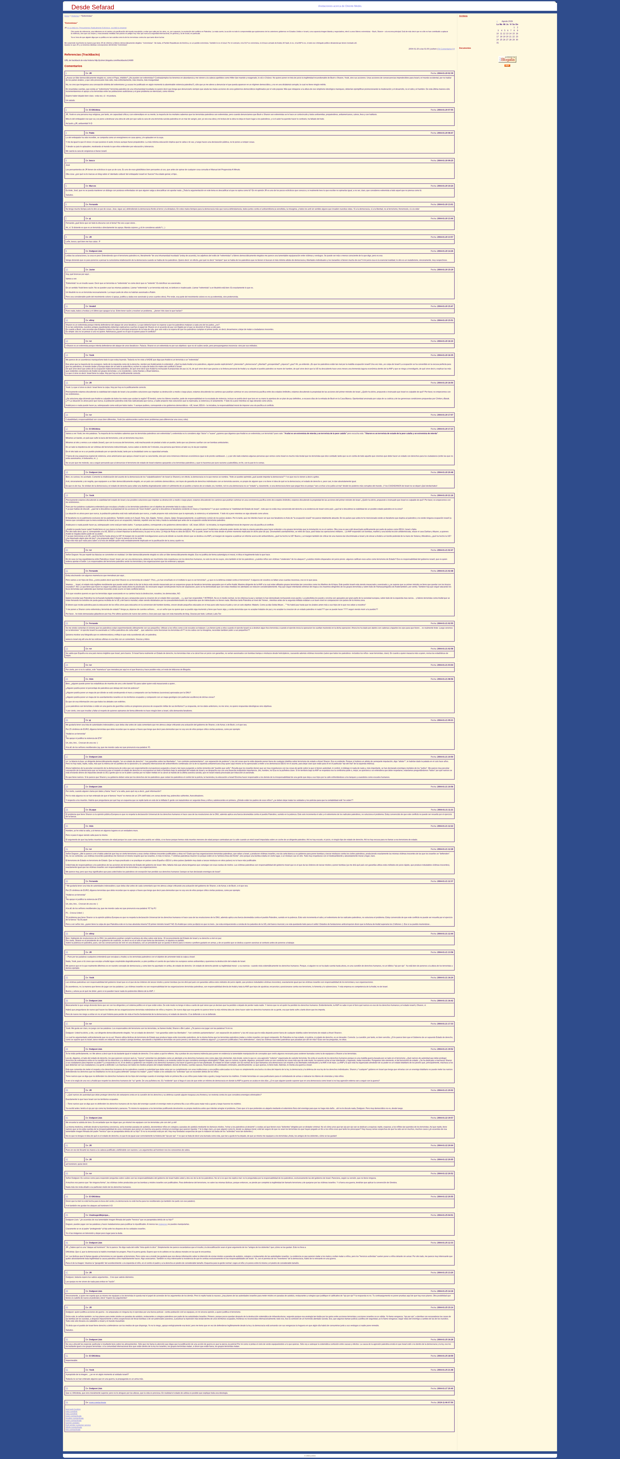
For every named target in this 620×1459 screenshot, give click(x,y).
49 (67, 1307)
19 (67, 495)
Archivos (463, 16)
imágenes (163, 1224)
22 (67, 623)
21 (67, 571)
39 (67, 1090)
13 (67, 341)
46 (67, 1242)
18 (67, 472)
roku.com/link (71, 1411)
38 (67, 1049)
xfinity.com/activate (74, 1427)
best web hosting (73, 1409)
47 (67, 1272)
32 (67, 881)
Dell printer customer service (78, 1425)
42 (67, 1159)
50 (67, 1339)
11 (67, 306)
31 (67, 849)
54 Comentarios (445, 49)
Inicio (66, 16)
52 (67, 1370)
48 (67, 1291)
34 (67, 952)
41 (67, 1145)
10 (67, 269)
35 (67, 977)
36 (67, 1000)
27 (67, 757)
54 (67, 1402)
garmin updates (72, 1423)
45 (67, 1215)
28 (67, 786)
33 (67, 933)
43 (67, 1173)
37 (67, 1023)
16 (67, 415)
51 (67, 1356)
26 (67, 720)
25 (67, 679)
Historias (75, 16)
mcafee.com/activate (75, 1418)
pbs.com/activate (73, 1429)
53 (67, 1388)
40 (67, 1118)
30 (67, 826)
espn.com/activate (97, 1402)
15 (67, 382)
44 (67, 1196)
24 (67, 665)
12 (67, 320)
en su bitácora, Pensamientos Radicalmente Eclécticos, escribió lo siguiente (96, 28)
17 (67, 429)
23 (67, 648)
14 (67, 355)
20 (67, 550)
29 (67, 809)
